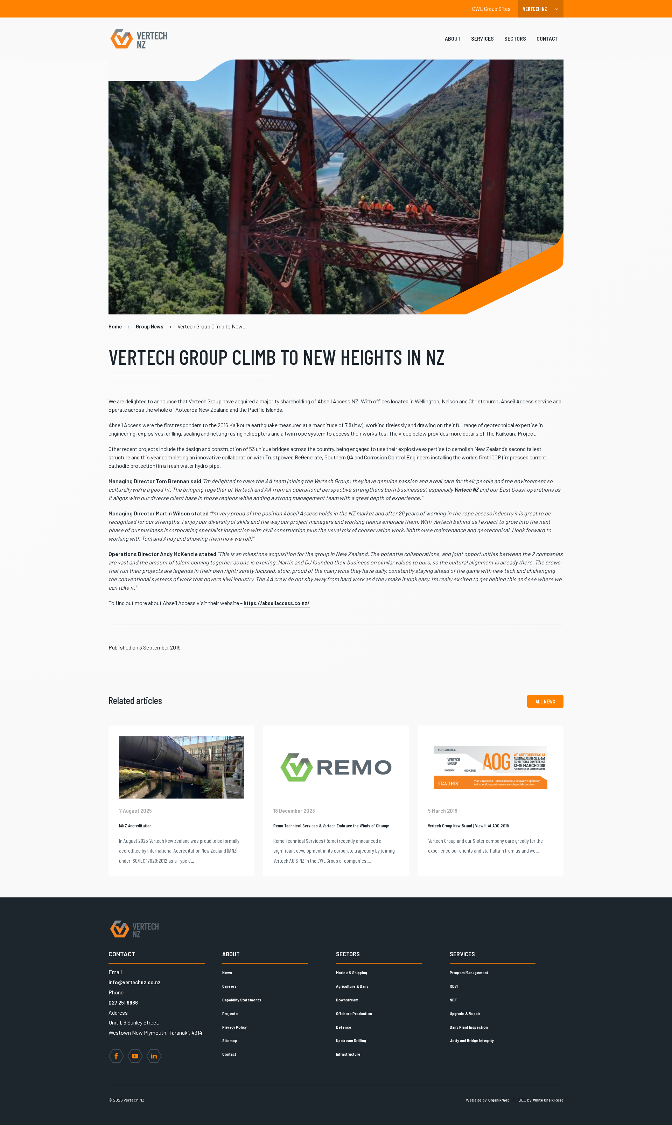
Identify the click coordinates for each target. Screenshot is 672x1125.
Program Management (469, 972)
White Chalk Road (548, 1099)
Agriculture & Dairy (352, 986)
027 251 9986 (123, 1002)
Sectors (515, 38)
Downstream (347, 999)
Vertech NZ (466, 489)
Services (482, 38)
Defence (343, 1027)
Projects (230, 1013)
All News (545, 701)
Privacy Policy (234, 1027)
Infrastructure (348, 1053)
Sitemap (229, 1040)
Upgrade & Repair (465, 1013)
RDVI (454, 986)
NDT (453, 999)
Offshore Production (354, 1013)
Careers (229, 986)
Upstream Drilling (351, 1040)
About (453, 38)
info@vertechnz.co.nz (134, 982)
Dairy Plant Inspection (469, 1027)
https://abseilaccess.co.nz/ (277, 602)
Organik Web (499, 1099)
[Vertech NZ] (138, 38)
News (227, 972)
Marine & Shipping (351, 972)
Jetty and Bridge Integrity (472, 1040)
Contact (547, 38)
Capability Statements (241, 999)
